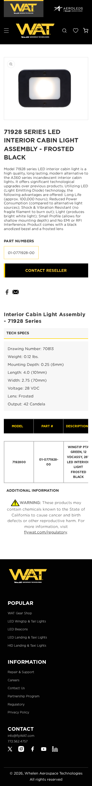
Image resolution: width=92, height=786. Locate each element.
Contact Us (16, 688)
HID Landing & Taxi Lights (27, 645)
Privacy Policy (18, 712)
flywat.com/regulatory (45, 532)
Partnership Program (23, 696)
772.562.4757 (18, 741)
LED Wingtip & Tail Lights (27, 621)
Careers (13, 680)
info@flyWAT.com (21, 736)
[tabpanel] (46, 412)
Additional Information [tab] (32, 490)
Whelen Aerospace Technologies (54, 773)
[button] (6, 30)
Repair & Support (21, 672)
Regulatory (16, 704)
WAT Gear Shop (20, 613)
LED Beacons (18, 629)
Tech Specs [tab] (17, 333)
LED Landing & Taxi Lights (27, 637)
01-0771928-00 (21, 253)
